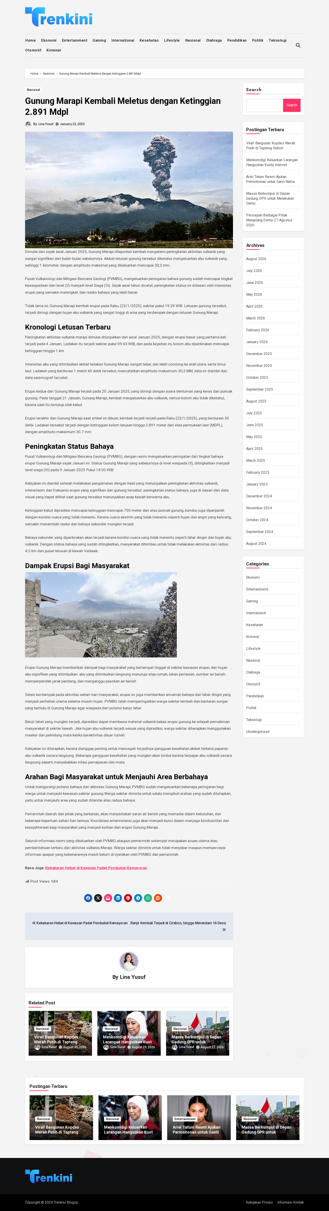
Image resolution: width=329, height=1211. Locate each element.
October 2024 (257, 520)
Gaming (99, 40)
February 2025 (257, 472)
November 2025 (259, 366)
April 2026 (254, 306)
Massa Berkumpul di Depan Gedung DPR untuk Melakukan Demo (196, 1042)
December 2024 (259, 496)
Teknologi (278, 40)
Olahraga (214, 40)
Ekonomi (49, 40)
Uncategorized (258, 732)
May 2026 (254, 294)
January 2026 (257, 342)
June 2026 (254, 282)
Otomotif (33, 50)
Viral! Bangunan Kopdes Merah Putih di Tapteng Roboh (56, 1042)
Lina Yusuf (45, 124)
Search (254, 90)
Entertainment (75, 40)
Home (30, 40)
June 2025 (254, 425)
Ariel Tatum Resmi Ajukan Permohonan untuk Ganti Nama (196, 1132)
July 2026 (254, 271)
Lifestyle (172, 40)
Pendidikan (237, 40)
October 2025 (257, 377)
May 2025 (254, 437)
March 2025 (255, 460)
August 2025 (256, 401)
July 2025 (254, 413)
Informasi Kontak (290, 1202)
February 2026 (257, 330)
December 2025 (259, 354)
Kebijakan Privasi (259, 1202)
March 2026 (255, 318)
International (122, 40)
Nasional (193, 40)
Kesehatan (149, 40)
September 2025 (259, 389)
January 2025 (257, 484)
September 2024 (259, 532)
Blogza (72, 1202)
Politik (258, 40)
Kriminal (54, 50)
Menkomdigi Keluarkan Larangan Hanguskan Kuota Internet (128, 1042)
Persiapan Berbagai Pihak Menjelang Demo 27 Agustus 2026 (269, 220)
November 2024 (259, 508)
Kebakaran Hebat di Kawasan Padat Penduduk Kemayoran (96, 868)
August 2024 (256, 543)
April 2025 (254, 449)
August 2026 (256, 259)
